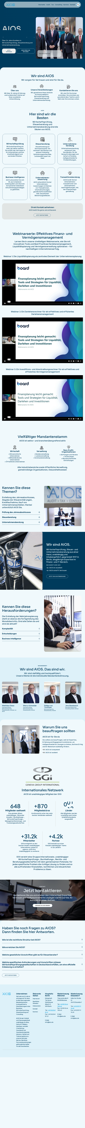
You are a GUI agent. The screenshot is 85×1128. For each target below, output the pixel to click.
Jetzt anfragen (9, 51)
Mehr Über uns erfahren (25, 51)
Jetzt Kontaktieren (42, 215)
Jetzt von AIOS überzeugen (57, 576)
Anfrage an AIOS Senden (42, 905)
